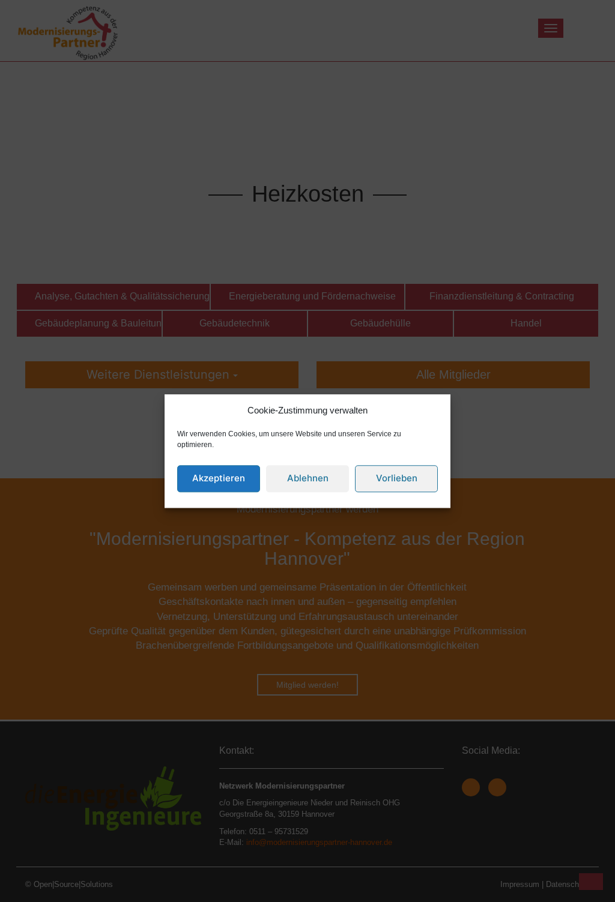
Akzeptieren (218, 478)
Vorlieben (396, 478)
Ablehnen (308, 478)
